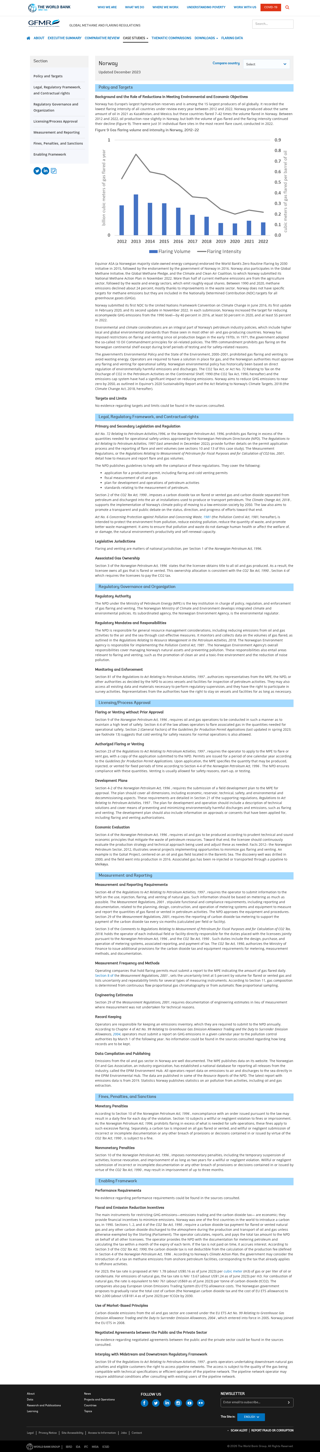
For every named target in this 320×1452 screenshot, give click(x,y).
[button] (287, 7)
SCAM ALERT (239, 1430)
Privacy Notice (48, 1433)
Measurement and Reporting (56, 132)
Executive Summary (65, 38)
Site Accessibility (72, 1433)
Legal (30, 1433)
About (39, 38)
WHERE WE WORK (166, 7)
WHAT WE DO (134, 7)
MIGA (95, 1447)
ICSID (105, 1447)
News (87, 1393)
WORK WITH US (245, 7)
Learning (32, 1411)
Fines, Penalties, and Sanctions (58, 143)
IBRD (69, 1447)
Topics (88, 1411)
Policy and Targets (48, 76)
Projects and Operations (99, 1399)
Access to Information (102, 1433)
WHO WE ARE (107, 7)
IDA (78, 1447)
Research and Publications (44, 1405)
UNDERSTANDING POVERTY (206, 7)
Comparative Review (102, 38)
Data (30, 1399)
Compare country (226, 63)
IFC (86, 1447)
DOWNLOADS (205, 38)
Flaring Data (232, 38)
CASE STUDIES (134, 38)
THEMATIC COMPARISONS (171, 38)
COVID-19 (270, 7)
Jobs (124, 1433)
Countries (90, 1405)
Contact (137, 1433)
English (249, 1417)
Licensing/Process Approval (55, 121)
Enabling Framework (49, 154)
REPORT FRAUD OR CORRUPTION (272, 1430)
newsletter (233, 1394)
